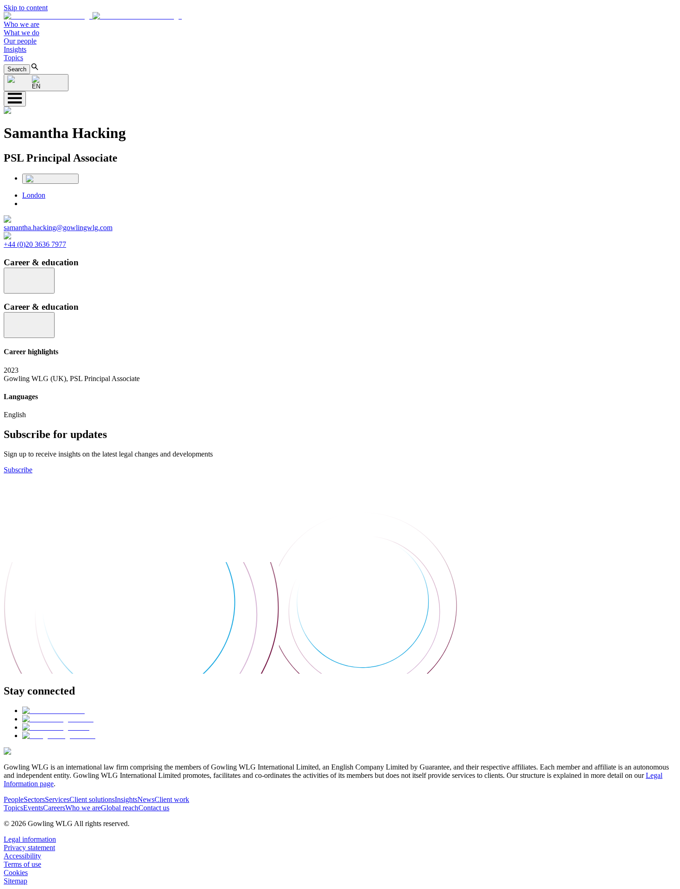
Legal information (30, 839)
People (14, 799)
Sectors (34, 799)
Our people (20, 41)
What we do (21, 33)
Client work (172, 799)
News (146, 799)
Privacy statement (29, 847)
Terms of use (22, 864)
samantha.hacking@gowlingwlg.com (58, 228)
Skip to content (26, 8)
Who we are (21, 24)
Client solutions (92, 799)
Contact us (153, 808)
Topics (13, 58)
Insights (15, 49)
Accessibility (22, 856)
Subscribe (18, 470)
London (33, 195)
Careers (54, 808)
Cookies (16, 872)
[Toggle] (29, 281)
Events (33, 808)
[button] (93, 16)
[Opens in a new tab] (53, 710)
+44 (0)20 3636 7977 (35, 244)
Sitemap (15, 881)
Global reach (119, 808)
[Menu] (15, 98)
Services (57, 799)
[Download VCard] (50, 179)
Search (16, 69)
